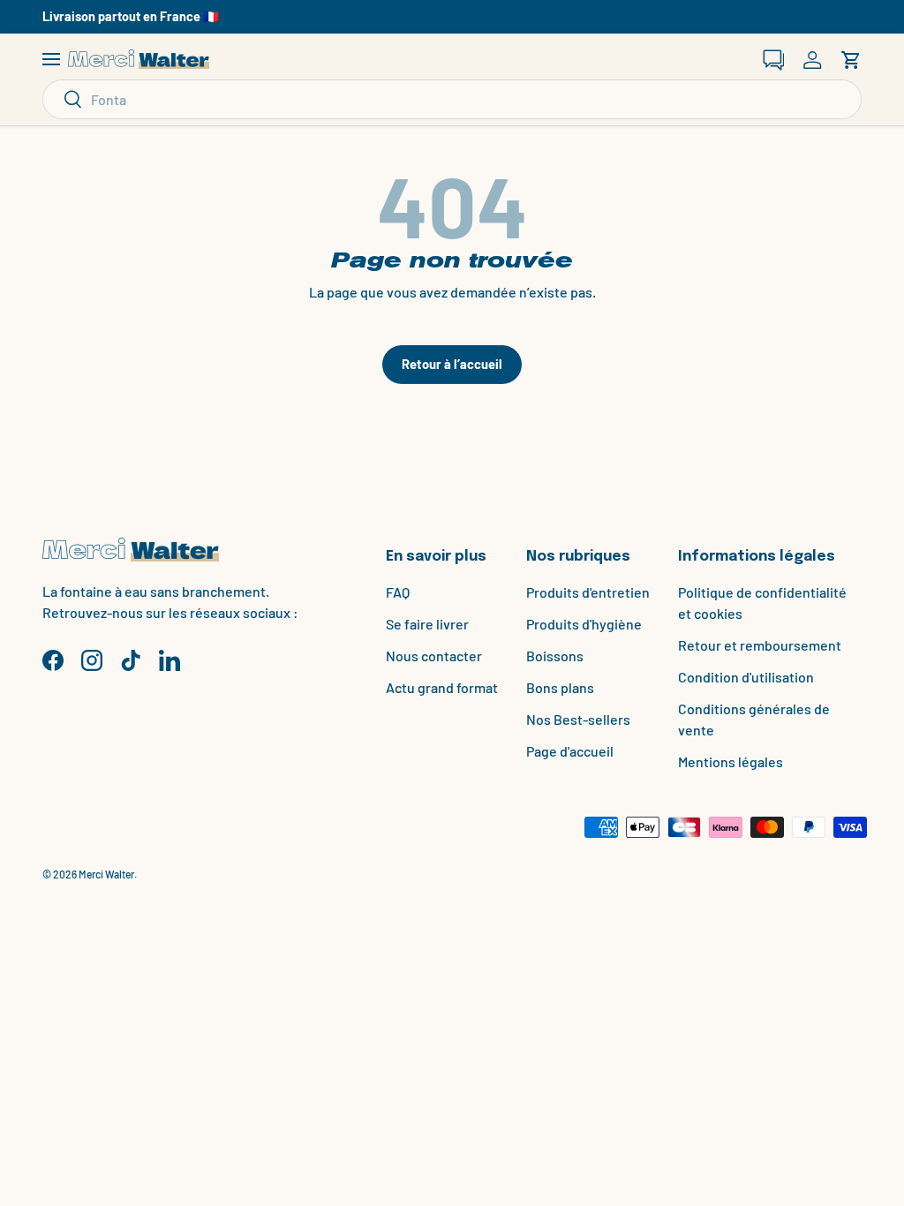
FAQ (398, 592)
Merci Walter (106, 874)
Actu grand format (442, 687)
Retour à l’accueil (452, 364)
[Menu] (51, 60)
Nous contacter (434, 655)
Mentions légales (730, 761)
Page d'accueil (570, 750)
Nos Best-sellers (578, 719)
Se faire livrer (427, 623)
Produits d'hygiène (584, 623)
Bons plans (560, 687)
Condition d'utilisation (746, 676)
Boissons (555, 655)
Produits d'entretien (588, 592)
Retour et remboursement (759, 645)
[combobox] (452, 99)
